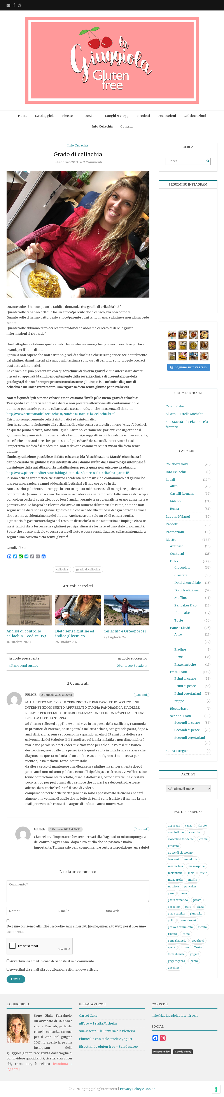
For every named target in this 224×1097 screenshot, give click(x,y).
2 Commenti (92, 162)
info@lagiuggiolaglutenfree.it (175, 1016)
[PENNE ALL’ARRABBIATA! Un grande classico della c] (204, 356)
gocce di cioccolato (180, 852)
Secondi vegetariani (189, 738)
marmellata (175, 866)
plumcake (196, 913)
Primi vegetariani (187, 694)
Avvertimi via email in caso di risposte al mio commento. (52, 961)
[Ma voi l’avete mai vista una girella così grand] (204, 335)
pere (188, 906)
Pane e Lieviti (180, 628)
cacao (188, 825)
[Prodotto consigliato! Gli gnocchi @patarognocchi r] (172, 356)
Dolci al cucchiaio (187, 583)
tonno (185, 947)
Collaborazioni (195, 116)
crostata (173, 845)
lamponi (173, 859)
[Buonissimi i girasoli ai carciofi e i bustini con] (193, 345)
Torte (178, 620)
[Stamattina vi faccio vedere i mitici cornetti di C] (172, 335)
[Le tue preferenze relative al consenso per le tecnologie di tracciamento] (216, 1089)
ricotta (202, 927)
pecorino (174, 906)
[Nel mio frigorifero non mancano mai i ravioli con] (182, 345)
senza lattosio (177, 940)
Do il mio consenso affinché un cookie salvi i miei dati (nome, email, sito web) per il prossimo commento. (76, 929)
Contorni (177, 554)
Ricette (67, 116)
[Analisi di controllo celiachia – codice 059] (29, 610)
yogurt (194, 954)
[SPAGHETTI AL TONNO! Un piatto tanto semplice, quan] (193, 335)
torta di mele (176, 954)
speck (171, 947)
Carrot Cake (175, 406)
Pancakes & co (185, 605)
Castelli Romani (182, 494)
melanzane (175, 873)
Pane (178, 642)
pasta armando (178, 900)
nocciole (173, 886)
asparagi (174, 825)
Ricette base (179, 709)
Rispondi (141, 694)
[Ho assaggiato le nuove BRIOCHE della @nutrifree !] (193, 356)
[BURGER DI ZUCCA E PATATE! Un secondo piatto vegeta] (182, 356)
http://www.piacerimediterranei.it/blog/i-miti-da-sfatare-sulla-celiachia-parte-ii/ (68, 473)
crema (203, 839)
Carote (202, 825)
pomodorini (188, 920)
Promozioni (167, 116)
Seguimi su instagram (191, 367)
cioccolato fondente (181, 839)
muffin (192, 879)
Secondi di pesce (187, 730)
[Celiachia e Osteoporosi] (126, 610)
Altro (174, 486)
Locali (88, 116)
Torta (198, 947)
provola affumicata (180, 927)
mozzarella (175, 879)
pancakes (190, 886)
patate (197, 900)
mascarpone (196, 866)
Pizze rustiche (185, 664)
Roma (174, 509)
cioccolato (195, 832)
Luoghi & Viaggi (117, 116)
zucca (194, 961)
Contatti (126, 126)
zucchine (174, 967)
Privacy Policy (161, 1051)
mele (191, 873)
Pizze (178, 657)
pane (171, 893)
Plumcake (182, 613)
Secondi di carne (187, 723)
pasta (183, 893)
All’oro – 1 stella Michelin (184, 414)
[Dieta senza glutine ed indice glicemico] (78, 610)
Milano (175, 501)
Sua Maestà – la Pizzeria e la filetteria (107, 1031)
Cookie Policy (183, 1051)
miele (203, 873)
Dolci (174, 561)
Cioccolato (182, 568)
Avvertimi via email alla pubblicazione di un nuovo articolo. (54, 969)
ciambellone (176, 832)
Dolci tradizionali (187, 590)
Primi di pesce (185, 686)
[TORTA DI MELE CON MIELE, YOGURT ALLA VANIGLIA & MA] (182, 335)
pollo (171, 920)
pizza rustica (176, 913)
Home (22, 116)
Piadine (180, 649)
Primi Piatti (178, 672)
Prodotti (143, 116)
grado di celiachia (88, 569)
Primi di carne (185, 678)
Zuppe (179, 701)
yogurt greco (176, 961)
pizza (200, 906)
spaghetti (198, 940)
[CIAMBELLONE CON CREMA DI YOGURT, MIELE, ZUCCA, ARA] (204, 345)
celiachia (62, 569)
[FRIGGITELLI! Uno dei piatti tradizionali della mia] (172, 345)
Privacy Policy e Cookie (137, 1089)
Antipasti (177, 546)
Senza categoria (178, 751)
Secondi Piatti (180, 716)
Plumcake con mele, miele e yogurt (105, 1039)
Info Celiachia (102, 126)
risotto (172, 933)
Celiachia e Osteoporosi (125, 631)
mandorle (190, 859)
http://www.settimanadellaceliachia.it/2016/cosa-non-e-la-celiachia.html (61, 414)
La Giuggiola (44, 116)
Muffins (180, 598)
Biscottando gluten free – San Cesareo (108, 1047)
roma (186, 933)
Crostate (180, 575)
